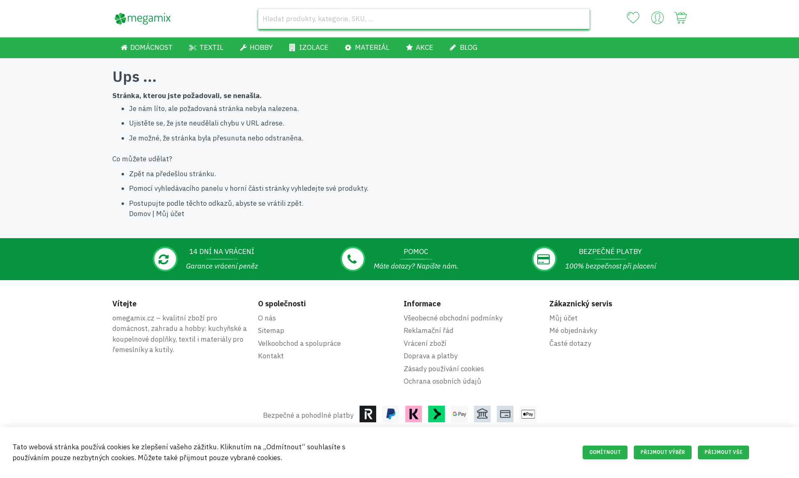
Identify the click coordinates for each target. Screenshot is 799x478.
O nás (267, 318)
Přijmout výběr (662, 452)
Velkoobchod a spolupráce (299, 343)
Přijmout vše (723, 452)
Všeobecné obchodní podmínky (453, 318)
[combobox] (424, 18)
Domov (140, 213)
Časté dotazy (570, 343)
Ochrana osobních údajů (442, 381)
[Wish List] (633, 18)
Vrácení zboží (425, 343)
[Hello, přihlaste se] (657, 20)
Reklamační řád (429, 330)
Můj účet (170, 213)
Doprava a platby (430, 355)
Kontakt (271, 355)
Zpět (136, 173)
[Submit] (579, 18)
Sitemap (271, 330)
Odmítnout (605, 452)
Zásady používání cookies (444, 368)
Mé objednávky (573, 330)
